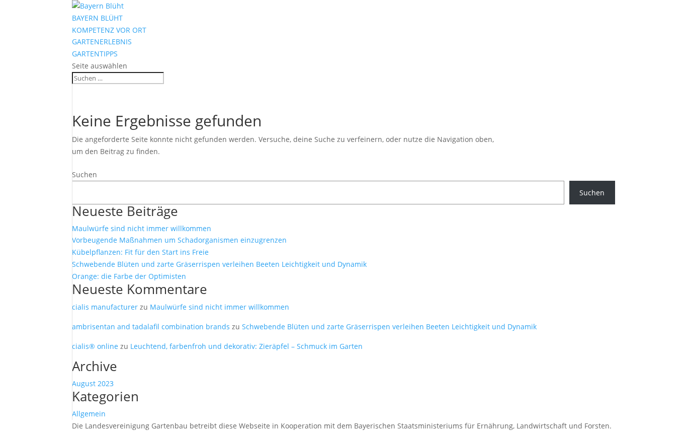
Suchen (84, 174)
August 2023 (93, 383)
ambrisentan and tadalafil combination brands (151, 326)
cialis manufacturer (105, 307)
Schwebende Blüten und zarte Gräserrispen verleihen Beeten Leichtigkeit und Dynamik (219, 264)
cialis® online (95, 346)
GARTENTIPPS (95, 53)
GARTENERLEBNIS (102, 41)
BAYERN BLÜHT (97, 18)
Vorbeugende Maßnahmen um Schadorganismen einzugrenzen (179, 240)
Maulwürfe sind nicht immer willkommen (141, 228)
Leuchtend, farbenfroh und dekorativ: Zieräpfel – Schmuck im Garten (246, 346)
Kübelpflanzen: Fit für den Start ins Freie (140, 252)
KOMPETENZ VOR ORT (109, 30)
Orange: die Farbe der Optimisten (129, 276)
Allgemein (89, 413)
